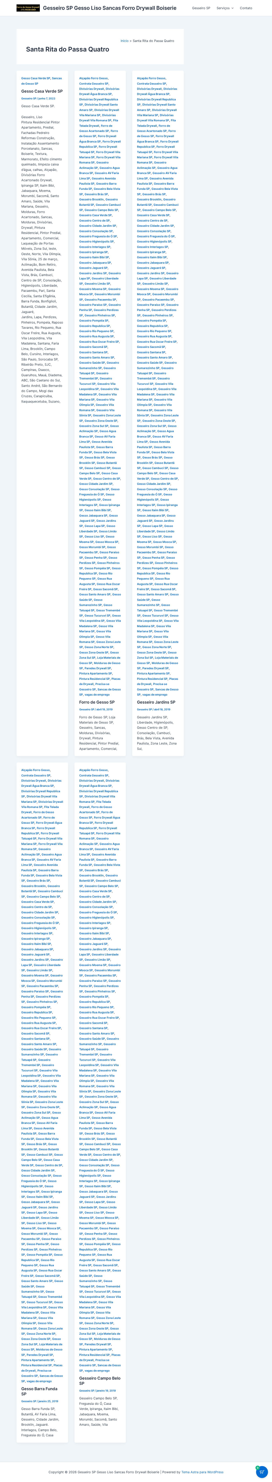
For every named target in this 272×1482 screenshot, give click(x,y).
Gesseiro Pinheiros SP (100, 315)
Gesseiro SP (201, 8)
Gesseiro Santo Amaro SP (96, 357)
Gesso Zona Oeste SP (93, 652)
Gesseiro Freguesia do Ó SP (98, 236)
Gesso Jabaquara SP (93, 515)
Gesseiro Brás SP (96, 194)
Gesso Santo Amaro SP (95, 594)
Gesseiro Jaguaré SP (93, 267)
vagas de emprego (97, 694)
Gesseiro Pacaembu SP (100, 299)
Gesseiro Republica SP (94, 326)
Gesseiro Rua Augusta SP (96, 336)
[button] (232, 8)
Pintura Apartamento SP (95, 673)
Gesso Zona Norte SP (99, 647)
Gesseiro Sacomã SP (93, 346)
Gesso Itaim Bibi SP (98, 510)
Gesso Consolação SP (94, 489)
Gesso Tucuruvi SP (97, 615)
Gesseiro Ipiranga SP (93, 252)
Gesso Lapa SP (95, 526)
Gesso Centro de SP (106, 478)
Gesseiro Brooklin (91, 199)
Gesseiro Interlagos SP (94, 246)
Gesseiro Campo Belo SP (101, 210)
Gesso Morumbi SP (92, 547)
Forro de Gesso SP (97, 702)
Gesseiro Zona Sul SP (93, 426)
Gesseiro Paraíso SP (93, 304)
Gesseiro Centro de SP (94, 220)
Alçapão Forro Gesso (93, 78)
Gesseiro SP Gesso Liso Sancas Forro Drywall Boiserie (109, 8)
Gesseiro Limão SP (97, 283)
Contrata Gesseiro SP (93, 83)
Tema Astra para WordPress (202, 1472)
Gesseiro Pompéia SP (93, 320)
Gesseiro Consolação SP (96, 231)
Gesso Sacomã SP (105, 589)
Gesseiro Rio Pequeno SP (96, 331)
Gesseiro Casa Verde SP (95, 215)
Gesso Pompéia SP (97, 568)
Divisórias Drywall (91, 88)
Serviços (223, 8)
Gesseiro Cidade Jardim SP (97, 225)
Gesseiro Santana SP (93, 352)
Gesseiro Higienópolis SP (96, 241)
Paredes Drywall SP (98, 668)
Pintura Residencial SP (94, 678)
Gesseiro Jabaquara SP (95, 262)
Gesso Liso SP (94, 536)
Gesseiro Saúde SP (92, 362)
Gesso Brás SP (94, 457)
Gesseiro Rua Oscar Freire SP (99, 341)
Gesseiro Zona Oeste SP (101, 420)
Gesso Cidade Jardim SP (96, 483)
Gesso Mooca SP (106, 541)
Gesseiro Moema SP (93, 289)
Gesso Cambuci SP (97, 468)
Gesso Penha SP (96, 557)
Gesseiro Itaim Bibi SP (94, 257)
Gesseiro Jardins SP (93, 273)
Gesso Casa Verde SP (35, 78)
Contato (246, 8)
